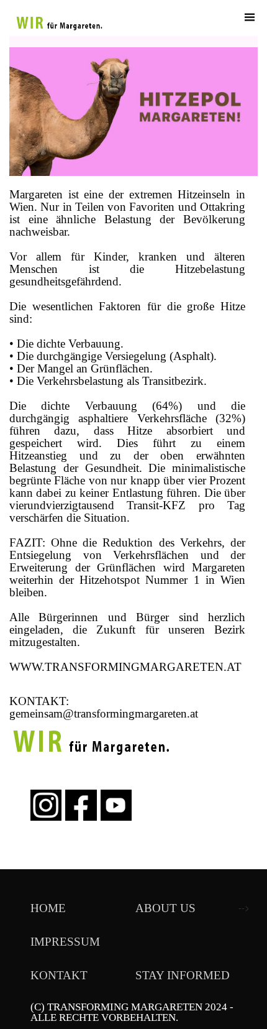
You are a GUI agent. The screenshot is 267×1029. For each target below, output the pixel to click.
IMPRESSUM (65, 941)
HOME (48, 908)
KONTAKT (59, 975)
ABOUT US (165, 908)
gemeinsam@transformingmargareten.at (103, 713)
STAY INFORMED (182, 975)
